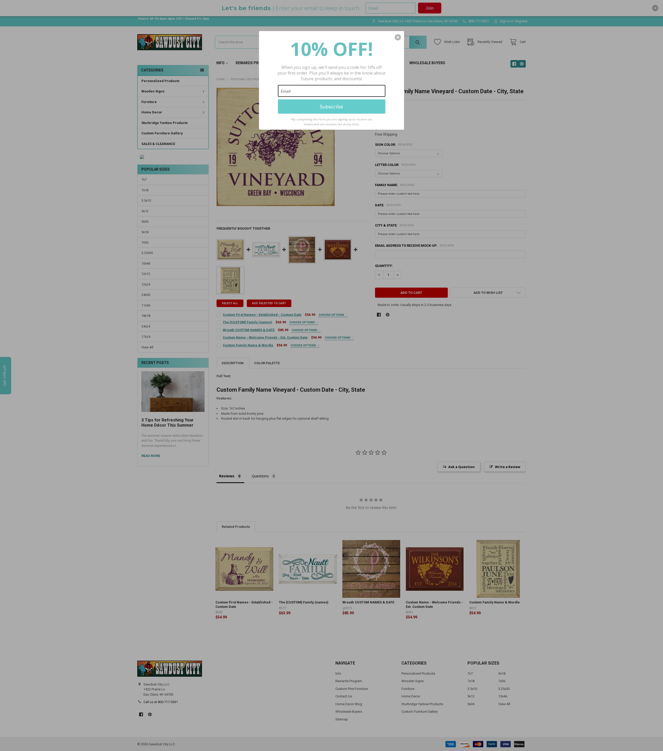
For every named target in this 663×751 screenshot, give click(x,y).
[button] (398, 37)
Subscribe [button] (331, 106)
